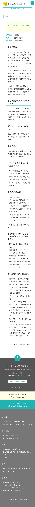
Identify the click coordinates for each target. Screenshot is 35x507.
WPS (11, 438)
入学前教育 (17, 449)
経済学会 (14, 435)
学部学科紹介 (7, 424)
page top (17, 358)
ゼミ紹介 (29, 424)
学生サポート (7, 491)
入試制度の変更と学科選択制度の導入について (18, 453)
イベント (6, 488)
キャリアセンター (9, 471)
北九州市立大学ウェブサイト (17, 9)
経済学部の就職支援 (10, 468)
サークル (25, 485)
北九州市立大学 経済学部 (14, 4)
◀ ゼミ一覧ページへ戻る (22, 344)
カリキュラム (19, 424)
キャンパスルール (17, 488)
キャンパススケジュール (11, 485)
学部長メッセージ (19, 421)
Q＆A (5, 457)
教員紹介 (6, 435)
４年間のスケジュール (11, 482)
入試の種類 (7, 449)
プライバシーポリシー (17, 387)
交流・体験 (18, 491)
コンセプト (7, 421)
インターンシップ (25, 468)
